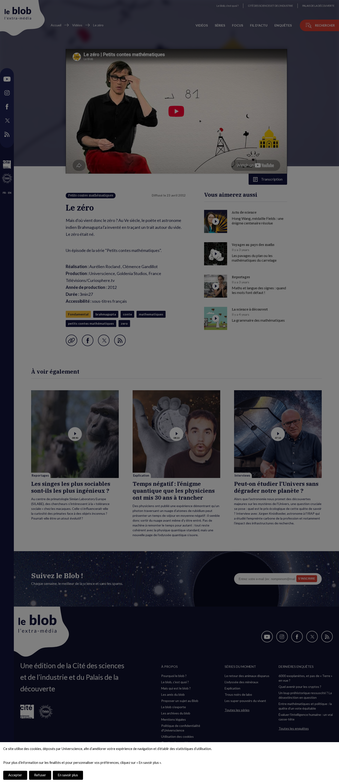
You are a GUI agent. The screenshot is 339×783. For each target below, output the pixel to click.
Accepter (15, 775)
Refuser (40, 775)
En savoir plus (68, 775)
